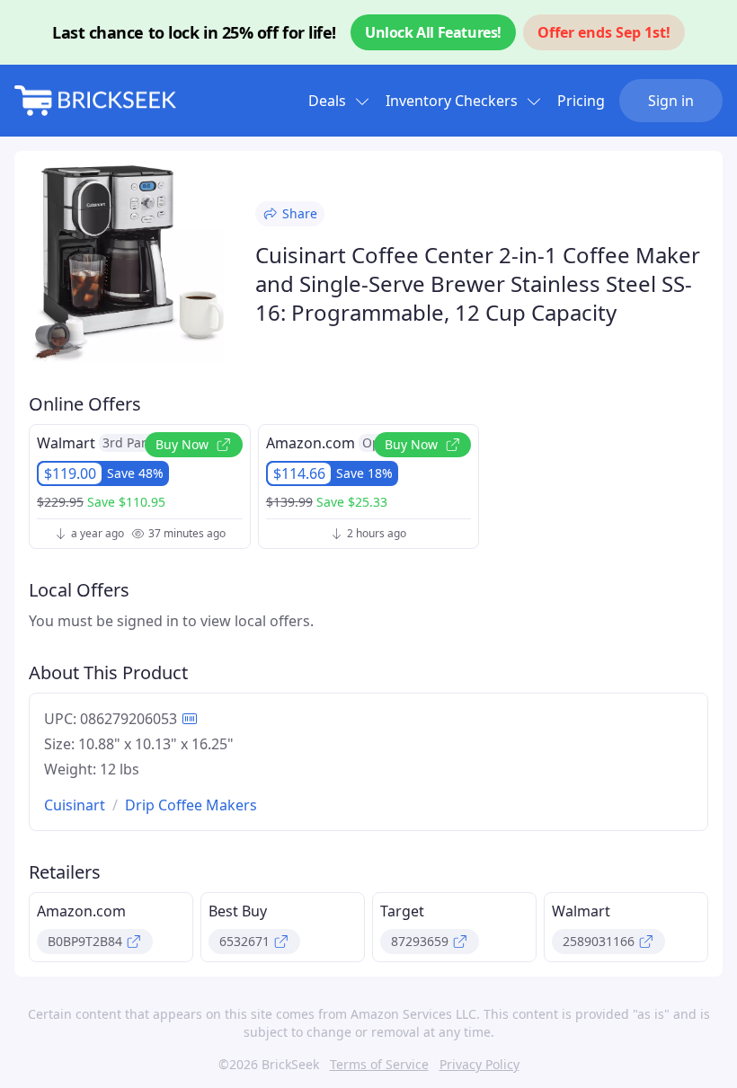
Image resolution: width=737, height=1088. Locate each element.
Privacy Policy (479, 1064)
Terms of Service (379, 1064)
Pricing (581, 101)
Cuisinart (74, 805)
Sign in (671, 101)
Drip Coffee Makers (191, 805)
